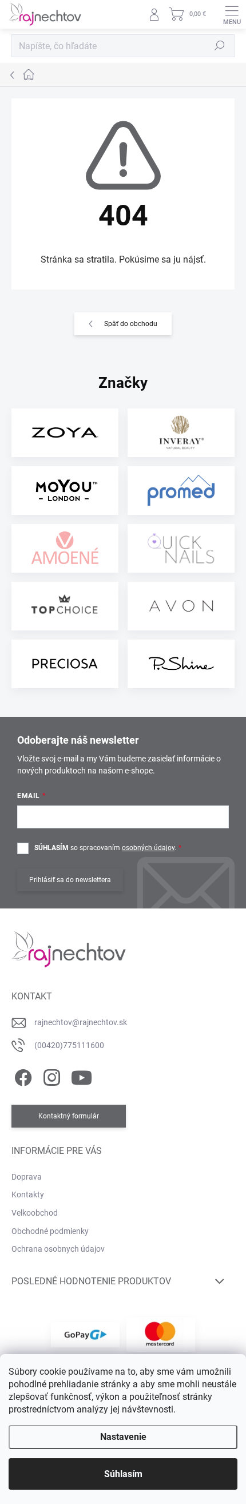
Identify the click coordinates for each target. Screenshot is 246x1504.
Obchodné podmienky (50, 1231)
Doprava (26, 1176)
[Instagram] (50, 1076)
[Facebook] (21, 1076)
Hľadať (220, 46)
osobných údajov (148, 848)
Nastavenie (123, 1436)
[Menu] (231, 14)
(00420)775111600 (69, 1045)
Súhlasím (123, 1474)
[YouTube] (81, 1076)
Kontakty (27, 1194)
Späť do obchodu (130, 324)
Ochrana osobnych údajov (58, 1248)
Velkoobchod (34, 1212)
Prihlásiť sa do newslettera (70, 880)
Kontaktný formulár (68, 1116)
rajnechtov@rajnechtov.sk (80, 1022)
